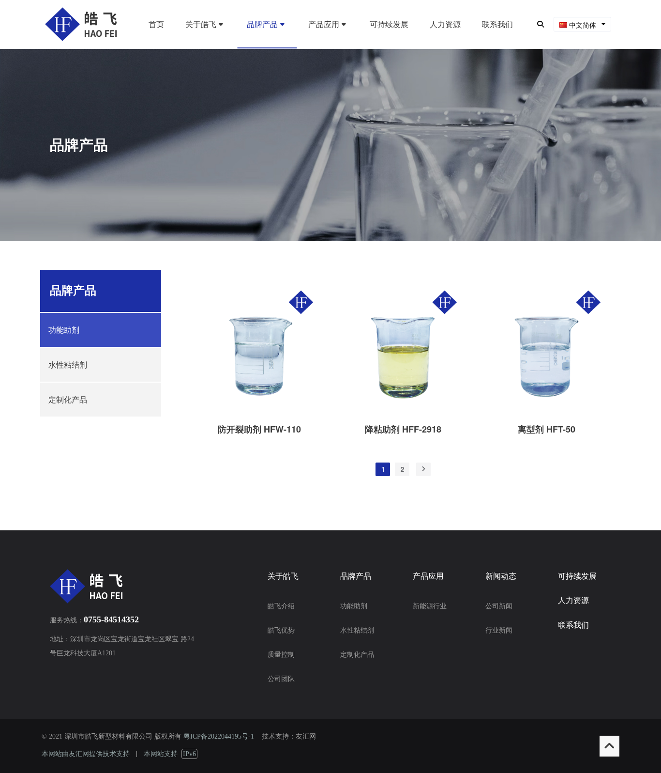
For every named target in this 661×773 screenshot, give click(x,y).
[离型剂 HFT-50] (547, 411)
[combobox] (582, 24)
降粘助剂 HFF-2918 (403, 429)
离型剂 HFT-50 (546, 429)
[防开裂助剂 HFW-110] (260, 411)
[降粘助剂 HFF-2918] (403, 411)
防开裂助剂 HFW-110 (259, 429)
